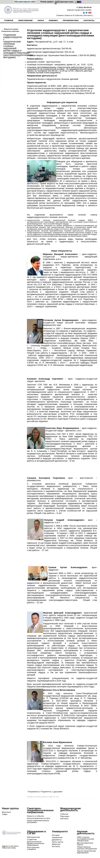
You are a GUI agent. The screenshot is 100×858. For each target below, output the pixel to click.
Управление (57, 837)
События (64, 814)
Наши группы (10, 808)
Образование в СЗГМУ (36, 832)
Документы (57, 840)
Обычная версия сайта (25, 2)
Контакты (88, 15)
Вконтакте (6, 812)
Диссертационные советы (85, 844)
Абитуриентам (33, 837)
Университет (60, 831)
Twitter (4, 814)
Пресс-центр (57, 842)
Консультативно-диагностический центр (46, 91)
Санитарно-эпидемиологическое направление (40, 810)
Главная (59, 15)
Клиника (53, 20)
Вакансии (56, 844)
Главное (8, 20)
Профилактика (71, 20)
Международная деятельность (70, 809)
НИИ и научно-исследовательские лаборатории (85, 839)
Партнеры (64, 816)
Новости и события (35, 816)
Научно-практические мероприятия (86, 852)
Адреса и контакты (10, 846)
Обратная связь (9, 848)
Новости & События (73, 15)
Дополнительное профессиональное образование (35, 843)
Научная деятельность (86, 832)
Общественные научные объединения (87, 848)
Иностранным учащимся (33, 848)
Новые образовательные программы (38, 821)
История (55, 835)
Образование (25, 20)
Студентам (32, 839)
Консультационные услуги (38, 818)
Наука (41, 20)
